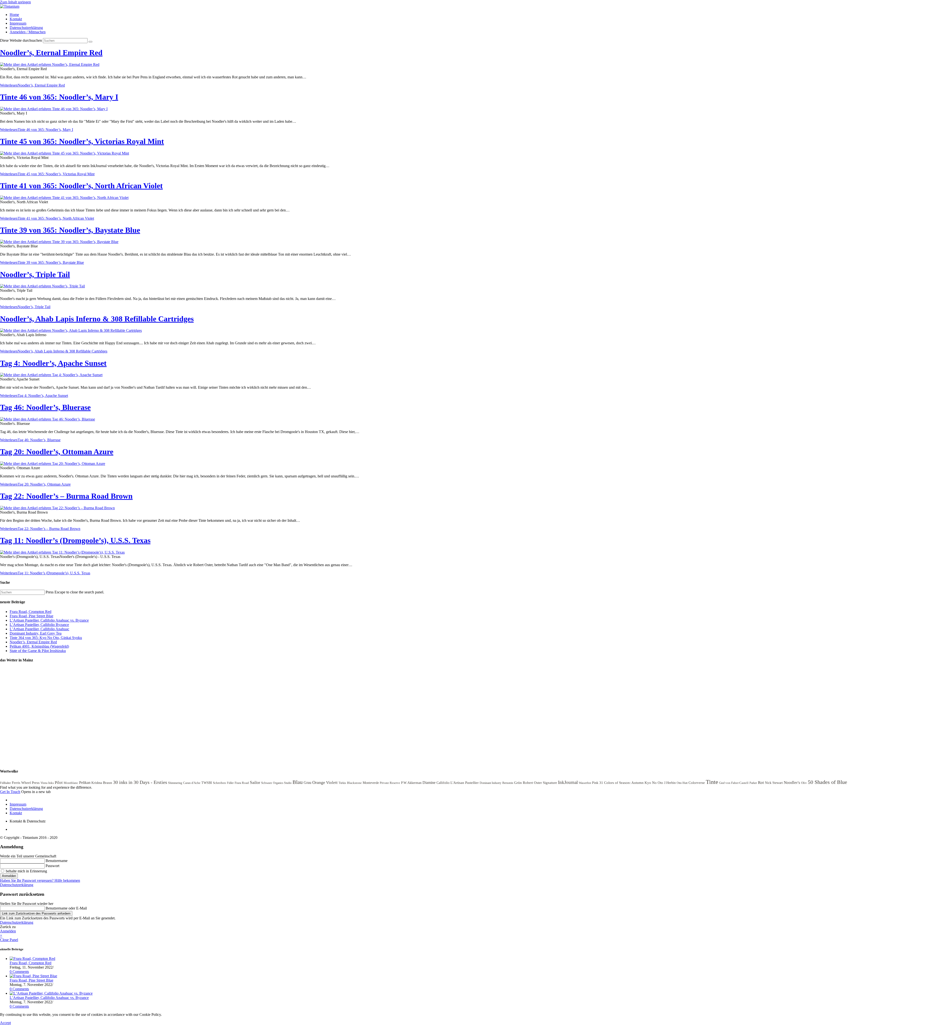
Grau (307, 783)
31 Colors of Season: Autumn (621, 783)
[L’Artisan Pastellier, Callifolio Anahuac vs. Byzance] (51, 993)
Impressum (18, 23)
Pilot (59, 782)
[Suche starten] (90, 41)
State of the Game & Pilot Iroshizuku (38, 651)
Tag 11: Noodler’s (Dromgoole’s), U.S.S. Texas (75, 540)
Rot (761, 782)
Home (14, 15)
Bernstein (507, 783)
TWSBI (206, 783)
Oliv (804, 783)
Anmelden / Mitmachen (28, 32)
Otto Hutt (682, 783)
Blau (298, 782)
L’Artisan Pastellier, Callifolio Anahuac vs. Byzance (49, 620)
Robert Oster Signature (540, 783)
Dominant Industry (490, 783)
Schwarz (266, 783)
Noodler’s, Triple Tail (35, 274)
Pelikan (84, 783)
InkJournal (568, 782)
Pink (595, 783)
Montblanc (71, 783)
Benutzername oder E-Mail (66, 908)
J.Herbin (670, 783)
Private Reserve (390, 783)
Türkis (342, 783)
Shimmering (175, 783)
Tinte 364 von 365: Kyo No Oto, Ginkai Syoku (46, 638)
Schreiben (219, 783)
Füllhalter (5, 783)
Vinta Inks (47, 783)
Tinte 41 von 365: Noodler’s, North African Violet (81, 185)
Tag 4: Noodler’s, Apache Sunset (53, 363)
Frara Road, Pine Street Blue (31, 616)
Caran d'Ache (191, 783)
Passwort (52, 866)
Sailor (255, 782)
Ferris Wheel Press (26, 783)
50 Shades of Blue (827, 782)
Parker (753, 783)
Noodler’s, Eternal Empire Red (51, 52)
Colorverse (696, 783)
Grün (518, 783)
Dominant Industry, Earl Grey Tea (35, 633)
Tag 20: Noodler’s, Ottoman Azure (56, 451)
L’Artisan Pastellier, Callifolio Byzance (39, 625)
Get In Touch (10, 792)
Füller (230, 783)
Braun (107, 783)
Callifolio (442, 783)
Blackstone (354, 783)
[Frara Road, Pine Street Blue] (33, 976)
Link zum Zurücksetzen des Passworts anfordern (36, 913)
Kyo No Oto (654, 783)
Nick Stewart (774, 783)
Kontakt (16, 19)
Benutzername (57, 861)
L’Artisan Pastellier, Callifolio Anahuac (39, 629)
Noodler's (792, 782)
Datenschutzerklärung (26, 28)
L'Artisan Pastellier (464, 783)
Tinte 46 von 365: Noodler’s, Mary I (59, 97)
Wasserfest (585, 783)
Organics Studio (282, 783)
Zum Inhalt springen (15, 2)
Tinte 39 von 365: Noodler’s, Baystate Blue (70, 230)
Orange (318, 782)
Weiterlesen (32, 85)
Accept (5, 1023)
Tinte (712, 782)
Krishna (96, 783)
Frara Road (242, 783)
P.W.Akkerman (411, 783)
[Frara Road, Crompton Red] (32, 959)
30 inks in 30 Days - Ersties (140, 782)
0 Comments (19, 972)
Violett (332, 782)
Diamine (429, 782)
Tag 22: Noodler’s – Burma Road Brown (66, 496)
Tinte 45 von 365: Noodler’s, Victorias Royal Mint (82, 141)
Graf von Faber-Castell (734, 783)
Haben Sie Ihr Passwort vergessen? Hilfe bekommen (40, 880)
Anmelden (9, 876)
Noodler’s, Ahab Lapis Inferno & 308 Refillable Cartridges (97, 318)
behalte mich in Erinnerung (26, 871)
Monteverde (371, 783)
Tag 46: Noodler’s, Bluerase (45, 407)
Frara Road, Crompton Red (30, 612)
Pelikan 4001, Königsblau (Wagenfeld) (39, 646)
